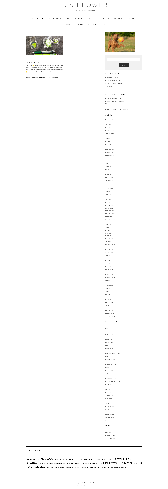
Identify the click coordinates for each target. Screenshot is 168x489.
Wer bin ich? (37, 18)
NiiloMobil (108, 384)
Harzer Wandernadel (84, 463)
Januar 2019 (109, 272)
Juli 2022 (108, 163)
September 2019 (110, 249)
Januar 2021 (109, 208)
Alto (39, 459)
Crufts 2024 (32, 62)
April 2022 (108, 172)
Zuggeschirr (121, 467)
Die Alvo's (108, 351)
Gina (106, 373)
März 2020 (108, 236)
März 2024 (108, 127)
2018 (106, 328)
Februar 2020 (109, 238)
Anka (77, 459)
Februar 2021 (109, 205)
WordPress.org (110, 438)
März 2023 (108, 144)
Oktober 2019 (109, 247)
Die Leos (107, 356)
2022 (106, 331)
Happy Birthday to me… (112, 78)
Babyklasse (108, 340)
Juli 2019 (108, 255)
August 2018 (109, 285)
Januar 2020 (109, 241)
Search (124, 65)
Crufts (91, 459)
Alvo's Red (50, 459)
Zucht (107, 420)
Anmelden (108, 430)
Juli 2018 (108, 288)
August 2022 (109, 161)
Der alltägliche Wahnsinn (113, 80)
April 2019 (108, 263)
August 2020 (109, 222)
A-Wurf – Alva (109, 334)
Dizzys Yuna (40, 463)
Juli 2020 (108, 224)
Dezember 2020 (109, 211)
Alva (43, 459)
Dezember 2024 (109, 119)
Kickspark (135, 463)
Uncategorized (110, 406)
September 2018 (110, 283)
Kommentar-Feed (110, 435)
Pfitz (106, 387)
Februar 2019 (109, 269)
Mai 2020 (107, 230)
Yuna (105, 467)
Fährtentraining (110, 364)
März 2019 (108, 266)
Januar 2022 (109, 180)
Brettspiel (87, 459)
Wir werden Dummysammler (114, 83)
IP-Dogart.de (99, 463)
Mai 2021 (107, 197)
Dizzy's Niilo (121, 458)
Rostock (108, 392)
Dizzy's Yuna (110, 459)
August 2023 (109, 136)
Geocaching (109, 370)
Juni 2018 (108, 291)
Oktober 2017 (109, 313)
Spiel (48, 467)
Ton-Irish (56, 467)
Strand (51, 467)
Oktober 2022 (109, 155)
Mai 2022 (107, 169)
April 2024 (108, 125)
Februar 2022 (109, 177)
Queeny (107, 389)
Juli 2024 (108, 122)
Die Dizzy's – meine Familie (112, 353)
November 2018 (110, 277)
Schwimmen (109, 395)
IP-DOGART (67, 24)
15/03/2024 (28, 59)
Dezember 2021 (109, 183)
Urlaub (36, 77)
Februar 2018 (109, 302)
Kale (78, 486)
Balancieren (109, 342)
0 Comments (55, 77)
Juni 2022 (108, 166)
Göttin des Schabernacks (72, 463)
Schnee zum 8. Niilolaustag (113, 89)
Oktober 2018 (109, 280)
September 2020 (110, 219)
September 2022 (110, 158)
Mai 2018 (107, 294)
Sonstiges (131, 18)
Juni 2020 (108, 227)
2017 (106, 326)
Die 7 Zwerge (109, 348)
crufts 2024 (96, 459)
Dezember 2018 (109, 274)
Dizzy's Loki (103, 459)
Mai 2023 (107, 141)
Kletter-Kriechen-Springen (113, 381)
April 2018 (108, 297)
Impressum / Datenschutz (88, 24)
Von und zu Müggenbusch (76, 467)
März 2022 (108, 175)
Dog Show (45, 463)
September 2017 (110, 316)
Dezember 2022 (109, 150)
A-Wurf (34, 459)
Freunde (104, 18)
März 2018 (108, 299)
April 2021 (108, 199)
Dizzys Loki (134, 459)
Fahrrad (108, 362)
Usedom (67, 467)
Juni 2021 (108, 194)
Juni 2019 (108, 258)
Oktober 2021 (109, 186)
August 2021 (109, 188)
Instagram (92, 463)
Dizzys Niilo (31, 463)
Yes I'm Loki (98, 467)
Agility (107, 337)
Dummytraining (110, 359)
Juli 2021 (108, 191)
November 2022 (110, 152)
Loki (140, 463)
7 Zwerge (28, 459)
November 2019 (110, 244)
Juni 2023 (108, 138)
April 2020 (108, 233)
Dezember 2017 (109, 308)
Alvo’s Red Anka (72, 459)
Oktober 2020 (109, 216)
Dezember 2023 (109, 130)
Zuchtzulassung (114, 467)
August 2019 (109, 252)
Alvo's (65, 459)
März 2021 (108, 202)
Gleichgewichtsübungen (113, 376)
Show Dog (91, 18)
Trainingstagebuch (74, 18)
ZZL (125, 467)
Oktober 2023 (109, 133)
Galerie (117, 18)
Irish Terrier (125, 463)
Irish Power (84, 4)
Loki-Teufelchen (33, 467)
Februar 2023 (109, 147)
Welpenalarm (54, 18)
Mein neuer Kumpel (116, 98)
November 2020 (110, 213)
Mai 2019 (107, 261)
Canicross (108, 345)
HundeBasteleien (110, 378)
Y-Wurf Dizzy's (41, 77)
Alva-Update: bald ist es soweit (119, 104)
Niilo (44, 467)
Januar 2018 (109, 305)
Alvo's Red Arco (58, 459)
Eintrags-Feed (109, 432)
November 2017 (110, 310)
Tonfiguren (61, 467)
